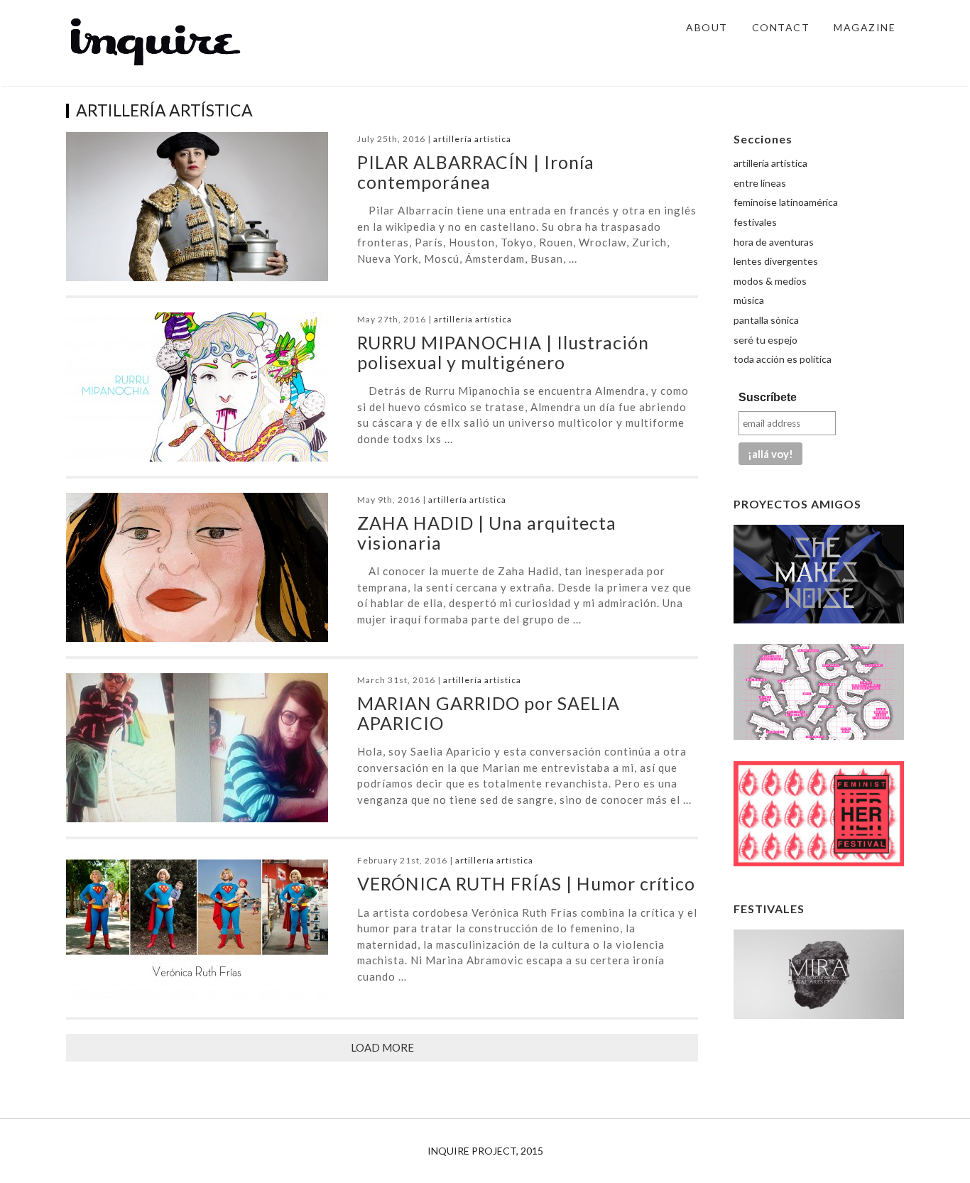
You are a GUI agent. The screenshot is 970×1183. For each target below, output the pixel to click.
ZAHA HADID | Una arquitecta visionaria (486, 532)
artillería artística (472, 138)
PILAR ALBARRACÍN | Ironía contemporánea (475, 171)
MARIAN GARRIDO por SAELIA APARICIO (488, 713)
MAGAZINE (864, 27)
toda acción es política (783, 359)
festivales (755, 222)
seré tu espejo (765, 340)
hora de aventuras (774, 242)
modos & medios (770, 281)
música (749, 300)
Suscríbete (768, 397)
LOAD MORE (382, 1047)
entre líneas (760, 183)
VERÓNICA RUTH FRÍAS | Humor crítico (526, 883)
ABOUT (707, 27)
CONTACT (781, 27)
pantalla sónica (766, 320)
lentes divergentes (776, 261)
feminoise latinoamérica (786, 202)
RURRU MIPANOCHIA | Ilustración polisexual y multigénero (503, 352)
